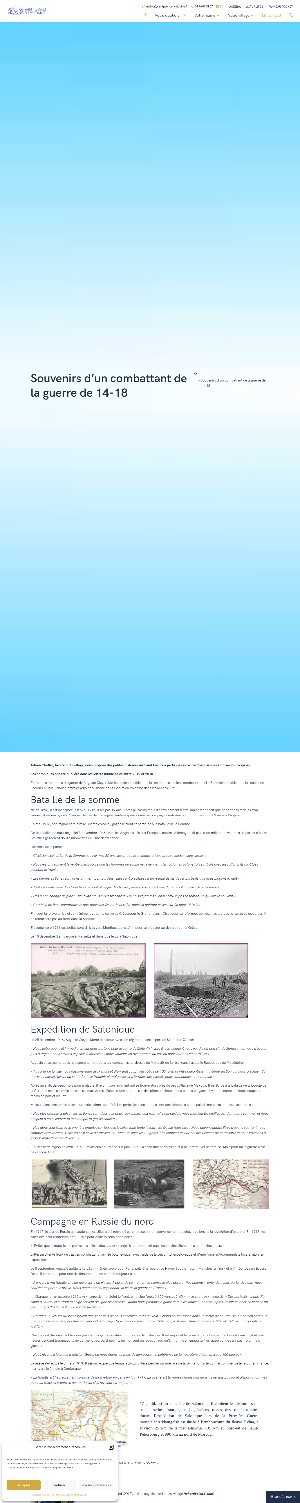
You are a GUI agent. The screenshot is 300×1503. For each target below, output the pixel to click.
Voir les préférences (96, 1485)
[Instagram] (221, 6)
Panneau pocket (281, 6)
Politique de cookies (42, 1495)
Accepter (23, 1485)
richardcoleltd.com (198, 1494)
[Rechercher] (290, 15)
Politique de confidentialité (71, 1495)
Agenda (235, 6)
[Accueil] (145, 15)
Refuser (59, 1485)
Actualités (254, 6)
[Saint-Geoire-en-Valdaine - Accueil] (195, 374)
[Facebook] (217, 6)
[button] (111, 1447)
